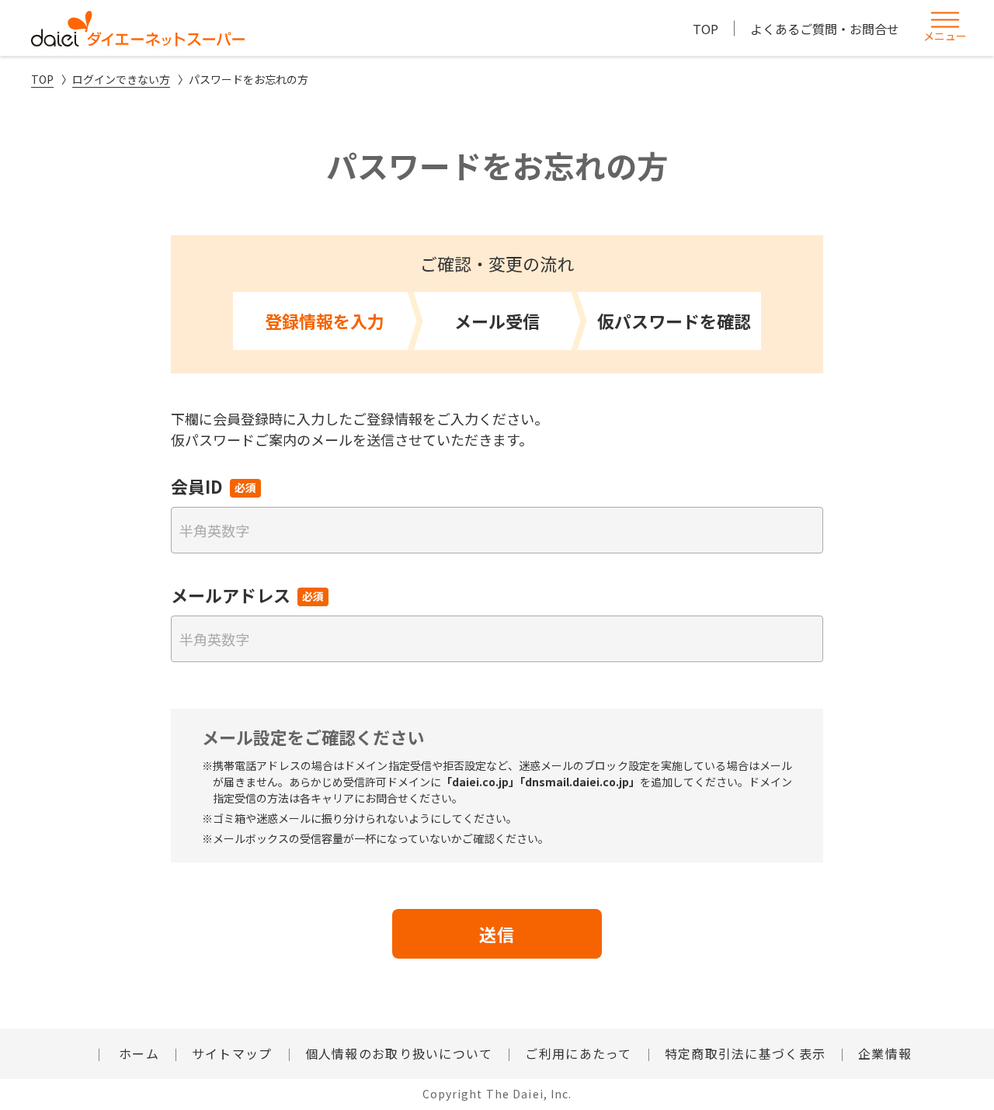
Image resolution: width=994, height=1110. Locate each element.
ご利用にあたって (578, 1053)
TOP (705, 28)
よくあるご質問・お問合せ (824, 28)
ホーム (137, 1053)
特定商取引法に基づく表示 (745, 1053)
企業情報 (885, 1053)
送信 (497, 933)
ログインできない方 (121, 79)
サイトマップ (232, 1053)
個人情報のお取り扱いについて (399, 1053)
